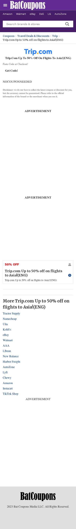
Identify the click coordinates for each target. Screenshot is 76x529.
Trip (55, 36)
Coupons (8, 36)
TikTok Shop (10, 394)
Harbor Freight (11, 361)
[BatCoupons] (27, 5)
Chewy (7, 377)
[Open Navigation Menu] (5, 5)
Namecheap (10, 319)
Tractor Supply (11, 313)
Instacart (8, 388)
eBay (32, 14)
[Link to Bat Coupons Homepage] (38, 496)
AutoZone (60, 14)
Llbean (7, 351)
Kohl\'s (7, 329)
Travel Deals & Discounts (33, 36)
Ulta (5, 324)
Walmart (21, 14)
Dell (41, 14)
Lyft (5, 372)
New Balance (11, 356)
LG (49, 14)
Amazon (7, 14)
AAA (6, 345)
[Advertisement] (38, 151)
